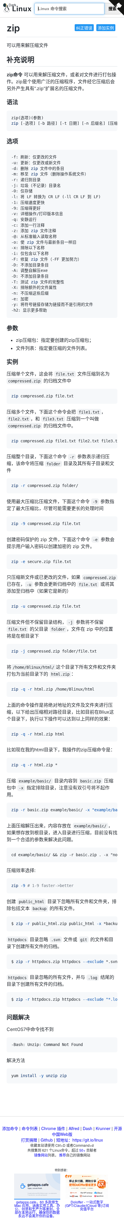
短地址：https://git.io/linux (79, 1140)
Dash (87, 1128)
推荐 (62, 1155)
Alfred (74, 1128)
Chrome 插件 (53, 1128)
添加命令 (10, 1128)
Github (47, 1140)
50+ (82, 1150)
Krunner (103, 1128)
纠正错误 (84, 28)
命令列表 (30, 1128)
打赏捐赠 (29, 1140)
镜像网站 (41, 1155)
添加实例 (106, 28)
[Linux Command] (17, 8)
